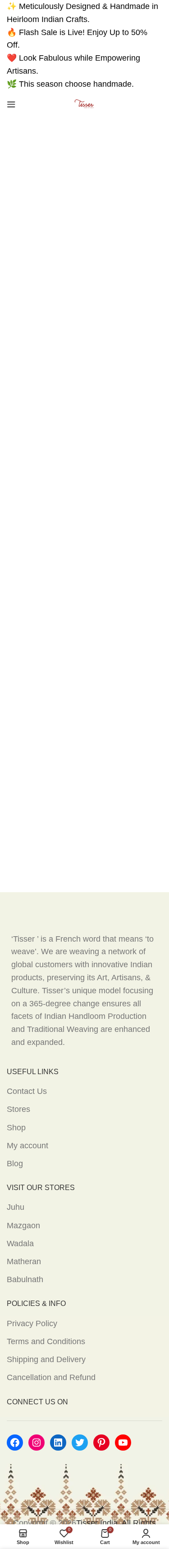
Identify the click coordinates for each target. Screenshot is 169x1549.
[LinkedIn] (58, 1442)
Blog (15, 1163)
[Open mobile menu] (11, 104)
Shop (16, 1127)
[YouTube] (123, 1442)
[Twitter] (80, 1442)
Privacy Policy (32, 1323)
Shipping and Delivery (46, 1359)
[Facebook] (15, 1442)
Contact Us (27, 1091)
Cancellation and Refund (51, 1377)
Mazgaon (23, 1225)
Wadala (20, 1243)
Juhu (15, 1207)
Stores (18, 1109)
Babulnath (25, 1279)
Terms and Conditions (46, 1341)
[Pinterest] (101, 1442)
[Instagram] (36, 1442)
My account (27, 1145)
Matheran (24, 1261)
